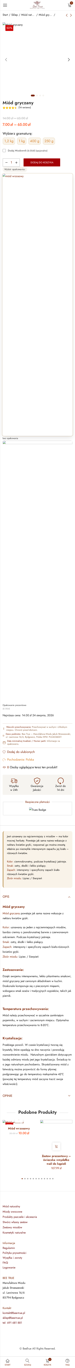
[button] (22, 1178)
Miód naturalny (28, 15)
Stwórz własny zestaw (15, 1222)
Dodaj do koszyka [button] (56, 1146)
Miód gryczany (46, 15)
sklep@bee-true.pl (13, 1318)
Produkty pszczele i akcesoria (20, 1217)
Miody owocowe (12, 1212)
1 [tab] (33, 95)
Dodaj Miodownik (27, 150)
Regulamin (9, 1248)
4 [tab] (43, 95)
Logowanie (9, 1267)
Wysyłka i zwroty (12, 1258)
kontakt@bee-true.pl (14, 1313)
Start (5, 15)
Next (68, 59)
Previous (6, 59)
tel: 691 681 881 (12, 1323)
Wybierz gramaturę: (17, 133)
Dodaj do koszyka (42, 162)
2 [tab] (37, 95)
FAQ (5, 1263)
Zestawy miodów (12, 1227)
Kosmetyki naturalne (14, 1233)
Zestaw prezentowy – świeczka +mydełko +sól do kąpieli (56, 1160)
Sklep (14, 15)
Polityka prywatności (14, 1253)
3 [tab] (40, 95)
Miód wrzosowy (19, 1128)
